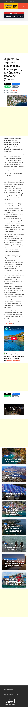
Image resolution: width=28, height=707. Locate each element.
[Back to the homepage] (11, 6)
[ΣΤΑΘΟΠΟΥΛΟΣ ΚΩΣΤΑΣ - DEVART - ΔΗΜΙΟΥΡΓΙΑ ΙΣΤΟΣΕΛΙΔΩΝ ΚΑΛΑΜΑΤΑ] (9, 701)
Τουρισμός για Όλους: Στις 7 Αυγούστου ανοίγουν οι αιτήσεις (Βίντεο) (14, 547)
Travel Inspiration (8, 323)
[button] (23, 6)
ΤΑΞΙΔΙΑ (14, 90)
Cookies (6, 688)
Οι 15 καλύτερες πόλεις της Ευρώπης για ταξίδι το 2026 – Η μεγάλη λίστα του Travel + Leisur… (14, 564)
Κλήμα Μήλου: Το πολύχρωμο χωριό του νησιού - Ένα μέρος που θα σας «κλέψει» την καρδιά (14, 582)
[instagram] (11, 1)
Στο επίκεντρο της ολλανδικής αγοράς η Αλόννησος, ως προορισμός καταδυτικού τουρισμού (14, 529)
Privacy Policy (12, 688)
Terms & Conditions (8, 689)
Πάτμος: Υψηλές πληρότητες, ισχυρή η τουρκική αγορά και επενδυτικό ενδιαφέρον (13, 476)
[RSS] (13, 1)
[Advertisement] (14, 39)
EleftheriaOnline (16, 695)
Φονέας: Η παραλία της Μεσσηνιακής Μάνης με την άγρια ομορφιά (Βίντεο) (14, 459)
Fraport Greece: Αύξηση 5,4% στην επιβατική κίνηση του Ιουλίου (14, 494)
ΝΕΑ (5, 471)
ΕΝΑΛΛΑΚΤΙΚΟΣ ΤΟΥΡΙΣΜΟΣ (10, 559)
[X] (6, 1)
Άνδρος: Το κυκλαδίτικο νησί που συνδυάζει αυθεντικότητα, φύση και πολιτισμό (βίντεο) (13, 511)
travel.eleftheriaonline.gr (13, 360)
